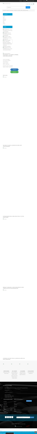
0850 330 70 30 (7, 390)
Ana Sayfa (4, 10)
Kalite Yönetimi (6, 406)
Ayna (14, 403)
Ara (27, 7)
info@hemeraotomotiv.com (8, 392)
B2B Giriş (14, 69)
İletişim (5, 409)
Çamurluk (4, 20)
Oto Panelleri (11, 10)
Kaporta (8, 10)
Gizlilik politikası (11, 433)
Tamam (7, 433)
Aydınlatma (15, 404)
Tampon (4, 23)
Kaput (4, 22)
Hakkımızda (5, 403)
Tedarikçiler (5, 404)
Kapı (3, 21)
